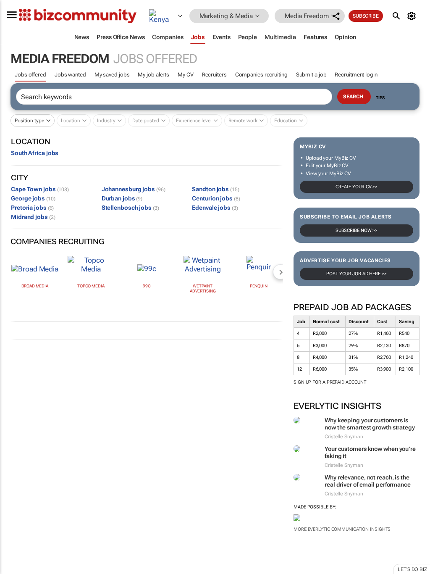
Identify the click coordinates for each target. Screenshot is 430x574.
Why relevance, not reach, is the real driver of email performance (368, 481)
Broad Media (34, 286)
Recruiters (214, 74)
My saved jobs (112, 74)
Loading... (16, 557)
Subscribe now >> (357, 230)
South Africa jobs (34, 153)
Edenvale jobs (215, 207)
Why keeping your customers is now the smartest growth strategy (370, 424)
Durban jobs (122, 198)
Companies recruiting (261, 74)
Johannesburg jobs (133, 189)
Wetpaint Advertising (203, 288)
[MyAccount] (413, 16)
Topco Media (91, 286)
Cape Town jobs (40, 189)
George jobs (33, 198)
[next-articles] (280, 271)
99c (147, 286)
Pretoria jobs (32, 207)
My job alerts (153, 74)
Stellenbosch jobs (130, 207)
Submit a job (311, 74)
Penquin (258, 286)
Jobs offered (30, 74)
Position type (29, 121)
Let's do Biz (412, 569)
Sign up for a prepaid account (330, 382)
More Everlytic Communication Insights (342, 529)
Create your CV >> (357, 187)
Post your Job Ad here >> (356, 273)
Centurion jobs (216, 198)
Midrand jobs (33, 216)
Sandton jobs (215, 189)
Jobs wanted (70, 74)
